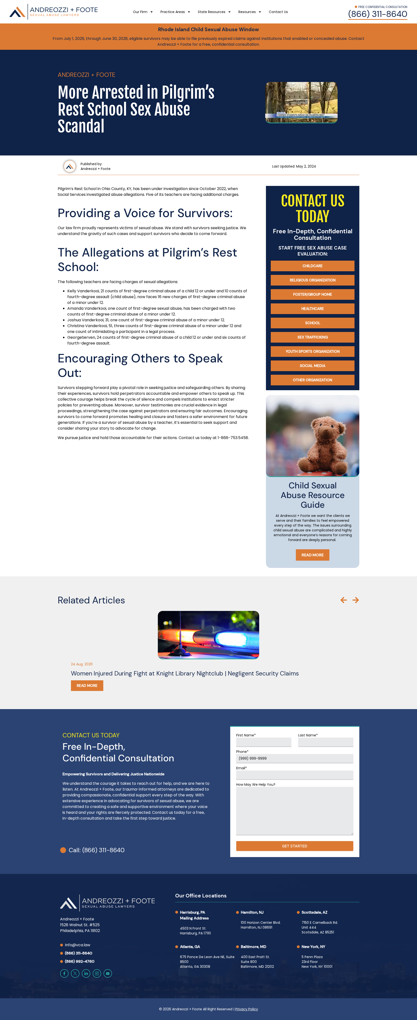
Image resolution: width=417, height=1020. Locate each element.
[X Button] (75, 973)
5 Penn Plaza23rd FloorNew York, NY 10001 (317, 961)
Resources (247, 11)
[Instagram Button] (97, 973)
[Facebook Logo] (64, 973)
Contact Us (278, 11)
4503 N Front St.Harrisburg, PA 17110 (195, 931)
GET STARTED (294, 846)
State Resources (211, 11)
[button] (343, 600)
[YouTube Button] (108, 973)
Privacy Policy (246, 1009)
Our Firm (140, 11)
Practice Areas (172, 11)
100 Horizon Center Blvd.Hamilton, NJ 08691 (261, 925)
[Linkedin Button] (86, 973)
